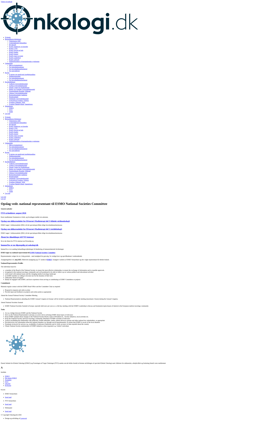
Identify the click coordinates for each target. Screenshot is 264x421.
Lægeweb (23, 418)
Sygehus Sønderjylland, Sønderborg (21, 104)
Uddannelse (9, 63)
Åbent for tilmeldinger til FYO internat (17, 237)
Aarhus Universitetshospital (18, 86)
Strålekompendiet (14, 76)
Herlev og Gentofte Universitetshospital (22, 89)
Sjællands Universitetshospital (19, 99)
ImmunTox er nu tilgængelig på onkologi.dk (19, 245)
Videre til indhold (6, 2)
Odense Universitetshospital (18, 93)
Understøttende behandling (18, 43)
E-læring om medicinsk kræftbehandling (22, 74)
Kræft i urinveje (14, 60)
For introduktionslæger (16, 67)
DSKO (11, 108)
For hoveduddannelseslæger (18, 69)
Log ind (7, 113)
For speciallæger (14, 71)
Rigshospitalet (13, 97)
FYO (10, 110)
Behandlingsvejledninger (13, 39)
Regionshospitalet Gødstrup (18, 95)
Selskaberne (9, 106)
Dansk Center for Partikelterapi (19, 87)
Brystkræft (12, 45)
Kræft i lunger (13, 54)
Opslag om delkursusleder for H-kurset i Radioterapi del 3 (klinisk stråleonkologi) (35, 221)
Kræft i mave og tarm (16, 56)
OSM (11, 112)
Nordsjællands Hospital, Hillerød (20, 91)
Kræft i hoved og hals (16, 50)
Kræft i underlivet (15, 58)
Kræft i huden (13, 52)
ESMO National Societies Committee (42, 253)
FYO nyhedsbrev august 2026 (13, 213)
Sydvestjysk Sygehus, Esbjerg (19, 100)
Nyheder (8, 37)
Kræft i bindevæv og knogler (18, 47)
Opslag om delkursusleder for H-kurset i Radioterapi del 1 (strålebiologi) (31, 229)
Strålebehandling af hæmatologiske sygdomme (24, 61)
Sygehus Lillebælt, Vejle (17, 102)
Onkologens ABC (15, 41)
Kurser (7, 73)
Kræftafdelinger (10, 82)
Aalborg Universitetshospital (18, 84)
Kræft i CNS (13, 48)
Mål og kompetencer (15, 65)
